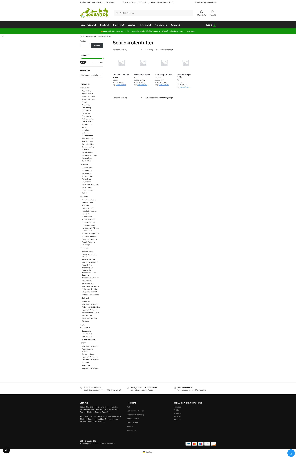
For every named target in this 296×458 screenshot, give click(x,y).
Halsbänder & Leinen (89, 211)
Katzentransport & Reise (90, 286)
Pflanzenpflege (87, 138)
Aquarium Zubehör (88, 99)
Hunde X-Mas (87, 217)
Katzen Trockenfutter (89, 262)
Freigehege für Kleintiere (91, 307)
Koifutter (85, 127)
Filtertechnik (86, 116)
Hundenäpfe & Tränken (90, 228)
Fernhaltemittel (87, 168)
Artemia (84, 102)
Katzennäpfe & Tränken (90, 278)
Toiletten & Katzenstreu (90, 294)
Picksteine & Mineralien (90, 360)
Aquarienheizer (87, 94)
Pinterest (177, 416)
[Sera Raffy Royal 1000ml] (186, 63)
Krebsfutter (86, 130)
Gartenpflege (86, 173)
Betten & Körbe (87, 203)
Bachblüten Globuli (88, 200)
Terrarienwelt (91, 37)
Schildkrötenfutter (88, 339)
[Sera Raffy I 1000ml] (121, 63)
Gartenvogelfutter (88, 354)
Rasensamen (86, 182)
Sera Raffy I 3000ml (163, 74)
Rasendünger (87, 179)
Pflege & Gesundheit (89, 239)
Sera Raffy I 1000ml (121, 74)
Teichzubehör (87, 187)
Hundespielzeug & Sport (90, 233)
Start (82, 37)
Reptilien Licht (87, 334)
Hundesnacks (87, 231)
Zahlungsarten (133, 419)
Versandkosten (121, 85)
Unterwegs (86, 245)
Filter (83, 62)
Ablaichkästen (87, 91)
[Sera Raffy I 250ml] (143, 63)
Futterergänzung (88, 208)
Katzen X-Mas (87, 265)
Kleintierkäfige (87, 315)
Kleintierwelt (84, 298)
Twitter (177, 410)
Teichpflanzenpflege (89, 155)
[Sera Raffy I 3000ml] (164, 63)
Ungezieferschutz (88, 190)
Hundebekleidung (88, 222)
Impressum (131, 431)
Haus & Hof (86, 214)
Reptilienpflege (87, 141)
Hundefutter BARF (88, 225)
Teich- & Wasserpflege (90, 184)
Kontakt (213, 15)
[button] (211, 24)
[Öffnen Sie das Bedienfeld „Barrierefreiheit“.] (291, 453)
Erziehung (85, 205)
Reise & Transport (88, 242)
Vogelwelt (83, 343)
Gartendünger (87, 170)
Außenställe (86, 301)
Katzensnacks (87, 280)
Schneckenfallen (88, 144)
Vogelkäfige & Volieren (90, 368)
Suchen (83, 41)
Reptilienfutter (87, 336)
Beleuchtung (86, 108)
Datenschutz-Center (135, 411)
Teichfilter (85, 150)
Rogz (82, 324)
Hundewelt (84, 196)
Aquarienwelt (85, 87)
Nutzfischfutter (87, 136)
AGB (128, 407)
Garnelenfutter (87, 124)
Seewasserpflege (88, 147)
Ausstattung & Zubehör (90, 304)
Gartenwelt (84, 164)
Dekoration (86, 113)
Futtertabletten (87, 122)
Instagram (178, 413)
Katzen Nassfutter (88, 259)
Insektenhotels (87, 176)
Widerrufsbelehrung (135, 415)
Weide (84, 193)
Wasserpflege (87, 158)
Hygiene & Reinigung (89, 310)
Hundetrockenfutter (89, 236)
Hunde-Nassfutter (88, 219)
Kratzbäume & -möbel (89, 289)
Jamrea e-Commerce (106, 443)
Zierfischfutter (87, 161)
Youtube (177, 420)
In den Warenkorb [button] (121, 90)
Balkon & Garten (88, 251)
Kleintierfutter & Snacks (90, 313)
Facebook (178, 407)
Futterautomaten (88, 119)
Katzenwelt (84, 248)
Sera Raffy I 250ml (142, 74)
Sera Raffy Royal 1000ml (184, 75)
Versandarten (132, 423)
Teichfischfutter (87, 152)
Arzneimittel (86, 105)
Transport (85, 321)
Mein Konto (201, 15)
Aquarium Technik (88, 96)
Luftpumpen (86, 133)
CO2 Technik (86, 110)
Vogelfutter (86, 365)
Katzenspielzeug (88, 283)
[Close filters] (103, 41)
